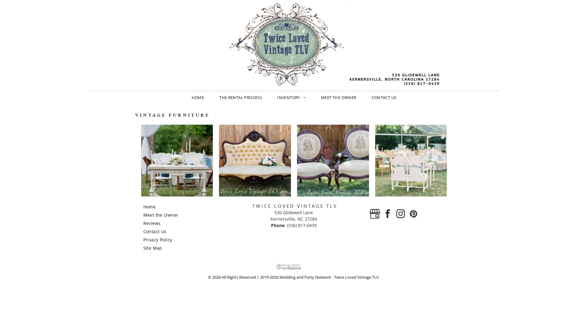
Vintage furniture (172, 115)
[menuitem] (198, 97)
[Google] (374, 214)
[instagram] (400, 214)
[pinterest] (413, 214)
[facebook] (387, 214)
